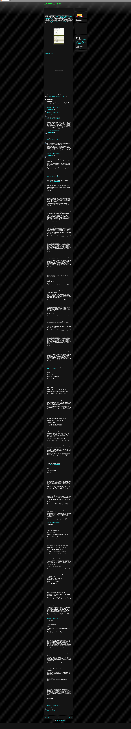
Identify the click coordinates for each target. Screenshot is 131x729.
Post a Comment (49, 712)
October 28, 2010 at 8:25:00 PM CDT (53, 112)
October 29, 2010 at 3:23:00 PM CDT (53, 696)
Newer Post (47, 717)
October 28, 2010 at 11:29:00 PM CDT (53, 368)
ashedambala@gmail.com (80, 48)
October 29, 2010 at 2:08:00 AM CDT (53, 618)
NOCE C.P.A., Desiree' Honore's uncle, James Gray (58, 21)
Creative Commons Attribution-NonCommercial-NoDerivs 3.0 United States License (81, 42)
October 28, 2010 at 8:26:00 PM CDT (53, 118)
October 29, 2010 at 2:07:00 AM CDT (53, 522)
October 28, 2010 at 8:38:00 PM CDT (53, 153)
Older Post (70, 717)
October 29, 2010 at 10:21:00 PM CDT (53, 710)
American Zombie (52, 4)
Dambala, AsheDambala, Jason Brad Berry (81, 40)
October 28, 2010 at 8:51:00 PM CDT (53, 181)
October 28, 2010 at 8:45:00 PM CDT (53, 176)
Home (59, 717)
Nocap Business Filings (49, 53)
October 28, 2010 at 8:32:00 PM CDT (53, 139)
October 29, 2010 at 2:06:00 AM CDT (53, 464)
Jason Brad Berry (50, 109)
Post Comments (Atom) (61, 720)
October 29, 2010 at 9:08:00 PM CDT (53, 705)
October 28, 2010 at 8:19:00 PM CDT (53, 107)
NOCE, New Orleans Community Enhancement (64, 16)
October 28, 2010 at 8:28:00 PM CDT (53, 130)
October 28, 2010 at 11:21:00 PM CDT (53, 277)
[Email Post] (66, 96)
